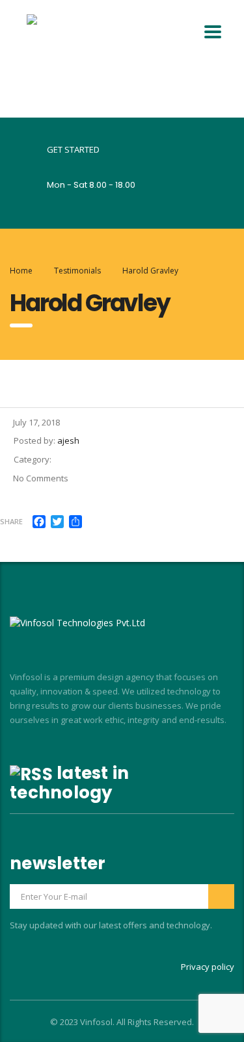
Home (21, 270)
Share (11, 521)
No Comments (40, 478)
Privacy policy (207, 966)
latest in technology (69, 782)
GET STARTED (73, 149)
